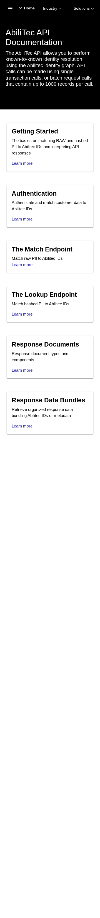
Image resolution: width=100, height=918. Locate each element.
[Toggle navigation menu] (10, 8)
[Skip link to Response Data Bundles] (8, 400)
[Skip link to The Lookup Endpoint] (8, 295)
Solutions (82, 8)
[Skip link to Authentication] (8, 193)
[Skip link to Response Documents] (8, 344)
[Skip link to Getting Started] (8, 131)
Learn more (22, 163)
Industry (50, 8)
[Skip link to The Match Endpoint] (8, 249)
